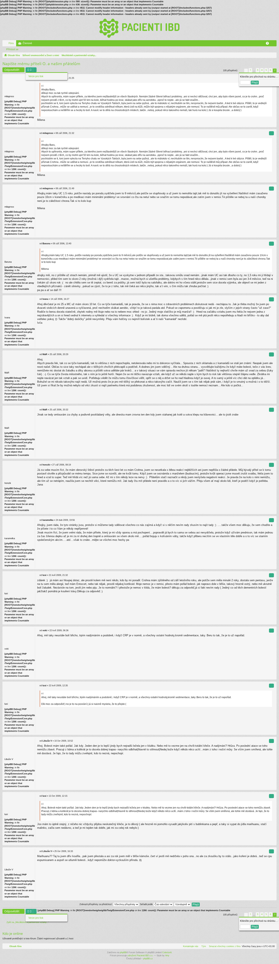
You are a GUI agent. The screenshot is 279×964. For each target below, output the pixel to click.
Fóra (11, 43)
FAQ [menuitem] (268, 44)
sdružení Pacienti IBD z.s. (140, 955)
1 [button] (250, 69)
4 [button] (261, 69)
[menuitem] (223, 946)
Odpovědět (11, 70)
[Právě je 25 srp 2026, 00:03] (272, 55)
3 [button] (257, 69)
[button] (240, 70)
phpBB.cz (148, 958)
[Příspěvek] (38, 133)
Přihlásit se (12, 49)
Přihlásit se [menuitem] (274, 44)
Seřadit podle (146, 904)
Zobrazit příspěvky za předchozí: (96, 904)
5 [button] (266, 69)
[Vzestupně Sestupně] (182, 904)
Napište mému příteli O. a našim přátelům (41, 63)
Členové (27, 43)
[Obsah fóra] (139, 28)
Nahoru (274, 124)
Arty (167, 955)
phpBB (123, 952)
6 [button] (270, 69)
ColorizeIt (167, 952)
